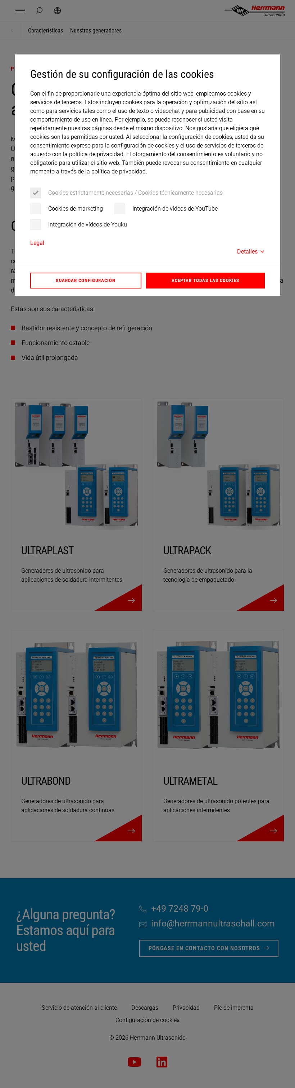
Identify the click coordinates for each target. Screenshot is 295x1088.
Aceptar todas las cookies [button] (205, 280)
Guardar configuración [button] (85, 280)
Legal (37, 242)
